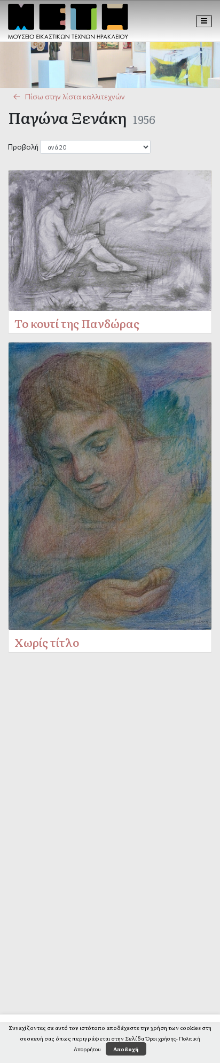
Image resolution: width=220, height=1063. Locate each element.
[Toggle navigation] (204, 21)
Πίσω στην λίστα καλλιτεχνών (75, 96)
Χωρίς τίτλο (46, 642)
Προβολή (23, 146)
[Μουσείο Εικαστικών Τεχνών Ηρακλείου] (68, 21)
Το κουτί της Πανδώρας (76, 323)
